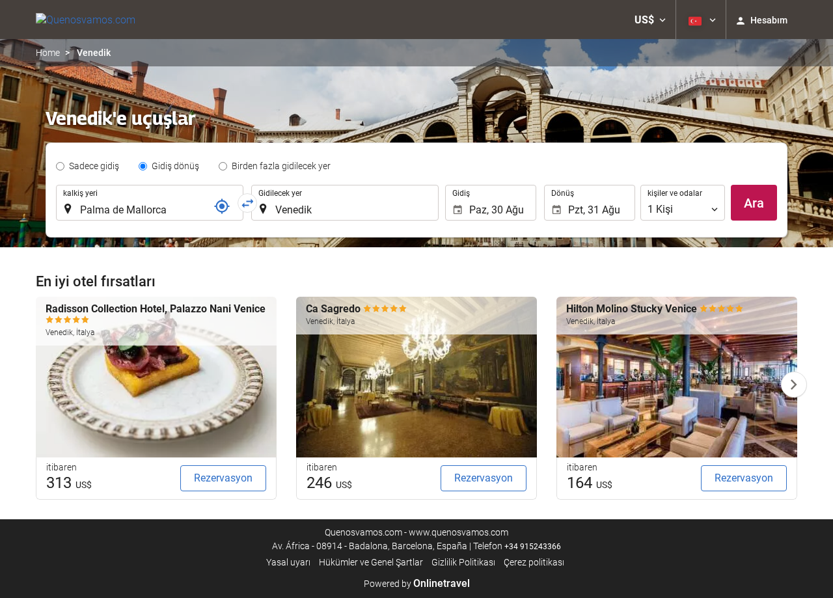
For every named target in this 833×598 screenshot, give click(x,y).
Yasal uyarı (288, 562)
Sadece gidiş (94, 166)
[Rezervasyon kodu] (221, 206)
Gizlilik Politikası (463, 562)
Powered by (417, 583)
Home (48, 53)
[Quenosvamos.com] (85, 19)
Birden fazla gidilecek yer (281, 166)
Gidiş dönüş (175, 166)
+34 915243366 (532, 546)
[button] (650, 19)
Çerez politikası (534, 562)
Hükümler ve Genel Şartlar (371, 562)
